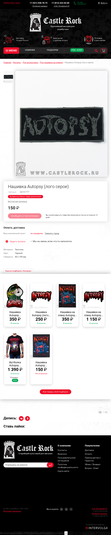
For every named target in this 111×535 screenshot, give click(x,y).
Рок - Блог (77, 50)
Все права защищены (12, 511)
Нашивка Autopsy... (15, 314)
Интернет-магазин (40, 6)
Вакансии (62, 454)
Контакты (62, 450)
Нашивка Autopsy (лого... (41, 314)
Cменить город (52, 233)
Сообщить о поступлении (24, 215)
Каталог (17, 62)
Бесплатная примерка (17, 201)
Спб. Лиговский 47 (62, 6)
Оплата (88, 454)
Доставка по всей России (22, 39)
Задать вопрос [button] (18, 241)
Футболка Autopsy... (15, 364)
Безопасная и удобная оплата (60, 39)
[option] (61, 124)
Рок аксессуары (30, 62)
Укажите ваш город (11, 3)
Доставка (89, 450)
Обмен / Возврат (93, 464)
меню (13, 50)
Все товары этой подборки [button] (55, 392)
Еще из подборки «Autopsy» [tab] (18, 271)
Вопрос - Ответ (92, 468)
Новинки (30, 50)
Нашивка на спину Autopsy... (67, 314)
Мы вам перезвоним (81, 3)
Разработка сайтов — (96, 524)
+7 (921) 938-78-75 (38, 3)
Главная (7, 62)
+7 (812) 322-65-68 (60, 3)
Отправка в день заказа (99, 39)
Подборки (52, 50)
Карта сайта (63, 471)
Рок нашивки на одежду (51, 62)
